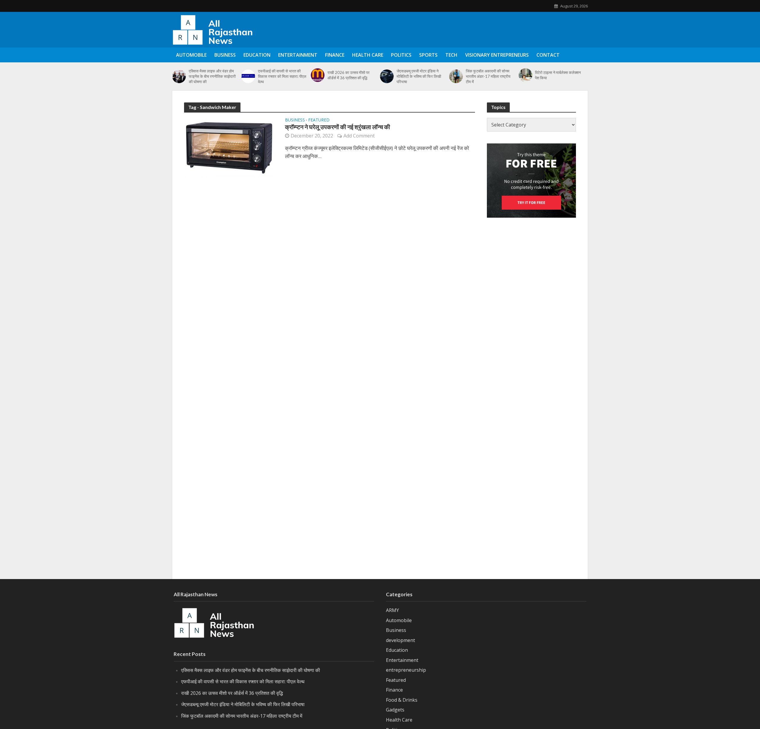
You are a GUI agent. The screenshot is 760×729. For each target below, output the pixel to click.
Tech (451, 55)
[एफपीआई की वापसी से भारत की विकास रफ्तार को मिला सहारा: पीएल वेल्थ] (248, 76)
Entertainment (297, 55)
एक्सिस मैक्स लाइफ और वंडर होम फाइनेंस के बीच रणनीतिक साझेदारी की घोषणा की (212, 76)
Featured (319, 120)
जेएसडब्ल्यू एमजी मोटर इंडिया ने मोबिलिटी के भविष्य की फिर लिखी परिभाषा (419, 76)
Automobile (191, 55)
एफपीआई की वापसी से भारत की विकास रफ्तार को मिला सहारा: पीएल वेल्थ (282, 76)
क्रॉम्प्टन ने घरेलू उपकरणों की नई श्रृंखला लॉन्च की (337, 126)
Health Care (367, 55)
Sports (428, 55)
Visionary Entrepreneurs (497, 55)
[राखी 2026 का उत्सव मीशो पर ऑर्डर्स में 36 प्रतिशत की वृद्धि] (317, 75)
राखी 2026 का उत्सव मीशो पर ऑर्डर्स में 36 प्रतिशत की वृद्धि (348, 75)
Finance (334, 55)
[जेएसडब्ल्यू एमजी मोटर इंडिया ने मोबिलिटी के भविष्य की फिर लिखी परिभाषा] (387, 76)
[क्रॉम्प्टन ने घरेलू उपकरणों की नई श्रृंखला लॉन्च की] (228, 147)
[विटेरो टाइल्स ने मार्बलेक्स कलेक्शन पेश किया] (525, 75)
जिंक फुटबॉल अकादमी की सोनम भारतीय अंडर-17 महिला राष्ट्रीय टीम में (488, 76)
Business (225, 55)
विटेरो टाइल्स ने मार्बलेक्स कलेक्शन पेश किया (558, 75)
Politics (401, 55)
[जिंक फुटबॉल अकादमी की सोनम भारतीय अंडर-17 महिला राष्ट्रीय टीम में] (456, 76)
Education (256, 55)
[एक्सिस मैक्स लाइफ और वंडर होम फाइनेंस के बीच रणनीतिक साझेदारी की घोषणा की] (179, 76)
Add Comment (359, 135)
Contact (548, 55)
